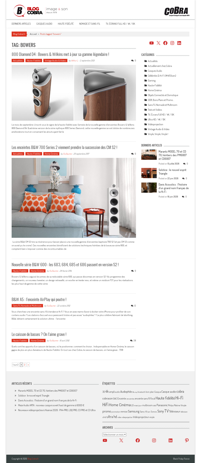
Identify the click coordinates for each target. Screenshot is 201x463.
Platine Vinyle (180, 405)
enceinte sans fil (142, 398)
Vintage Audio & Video (55, 60)
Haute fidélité (165, 398)
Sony (160, 411)
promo (106, 411)
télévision (184, 411)
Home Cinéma (51, 153)
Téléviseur (174, 411)
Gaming (151, 80)
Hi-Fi (179, 398)
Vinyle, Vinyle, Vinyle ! (158, 134)
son (149, 411)
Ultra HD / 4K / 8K (156, 119)
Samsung (133, 411)
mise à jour (138, 405)
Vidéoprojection (155, 124)
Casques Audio (44, 23)
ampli (112, 391)
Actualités (18, 60)
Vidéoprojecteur (141, 417)
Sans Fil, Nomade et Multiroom (27, 305)
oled (154, 405)
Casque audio (168, 391)
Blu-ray (134, 392)
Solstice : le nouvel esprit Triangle (33, 395)
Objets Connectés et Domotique (163, 95)
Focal (152, 398)
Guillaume (67, 153)
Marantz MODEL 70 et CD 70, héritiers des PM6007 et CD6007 (173, 155)
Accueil (33, 33)
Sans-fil (143, 411)
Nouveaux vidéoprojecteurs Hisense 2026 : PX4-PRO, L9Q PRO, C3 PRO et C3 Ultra (56, 410)
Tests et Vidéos (155, 109)
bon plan (150, 391)
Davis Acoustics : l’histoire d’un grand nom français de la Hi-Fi (174, 188)
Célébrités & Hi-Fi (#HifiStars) (162, 75)
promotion (115, 411)
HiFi (105, 404)
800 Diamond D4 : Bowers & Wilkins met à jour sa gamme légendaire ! (60, 54)
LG (132, 405)
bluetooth (141, 392)
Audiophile (126, 391)
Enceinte (121, 398)
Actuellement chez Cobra (160, 65)
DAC (115, 398)
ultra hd (112, 416)
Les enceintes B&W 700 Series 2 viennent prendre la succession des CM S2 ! (64, 147)
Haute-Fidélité (66, 23)
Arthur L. (74, 60)
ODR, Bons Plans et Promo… (161, 100)
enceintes (130, 398)
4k (107, 391)
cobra (180, 391)
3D (103, 391)
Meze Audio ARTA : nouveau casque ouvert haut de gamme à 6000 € (51, 405)
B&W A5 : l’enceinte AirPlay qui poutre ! (39, 299)
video (119, 417)
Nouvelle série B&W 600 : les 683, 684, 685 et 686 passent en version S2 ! (65, 264)
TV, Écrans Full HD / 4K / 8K (120, 23)
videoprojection (127, 417)
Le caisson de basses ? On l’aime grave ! (39, 334)
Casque (157, 391)
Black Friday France (181, 459)
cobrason (107, 398)
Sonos (154, 411)
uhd (104, 417)
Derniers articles (21, 23)
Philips (171, 405)
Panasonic (162, 405)
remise (124, 411)
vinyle (151, 417)
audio (117, 391)
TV (166, 410)
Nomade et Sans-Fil (89, 23)
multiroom (147, 405)
